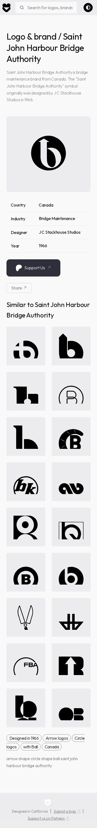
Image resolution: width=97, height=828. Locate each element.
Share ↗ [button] (19, 288)
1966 (43, 245)
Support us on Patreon (46, 818)
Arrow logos (57, 738)
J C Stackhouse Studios (60, 232)
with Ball (30, 746)
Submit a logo (65, 811)
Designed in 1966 (24, 738)
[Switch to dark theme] (88, 7)
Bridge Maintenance (57, 218)
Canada (46, 205)
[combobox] (46, 7)
